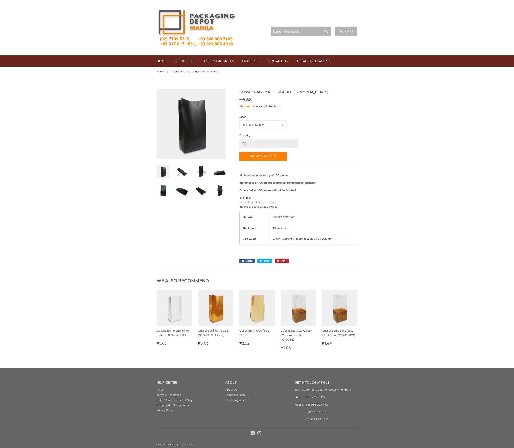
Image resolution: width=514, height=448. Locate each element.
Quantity (244, 135)
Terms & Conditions (169, 395)
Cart (349, 31)
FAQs (160, 389)
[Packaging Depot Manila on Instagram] (259, 434)
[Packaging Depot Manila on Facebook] (253, 434)
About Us (231, 389)
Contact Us (277, 61)
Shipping (244, 106)
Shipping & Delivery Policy (173, 405)
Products (182, 61)
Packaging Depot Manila (180, 444)
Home (162, 61)
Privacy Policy (165, 410)
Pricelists (251, 61)
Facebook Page (235, 395)
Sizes (242, 117)
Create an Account (346, 21)
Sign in (327, 21)
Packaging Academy (312, 61)
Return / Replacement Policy (174, 400)
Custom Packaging (218, 61)
